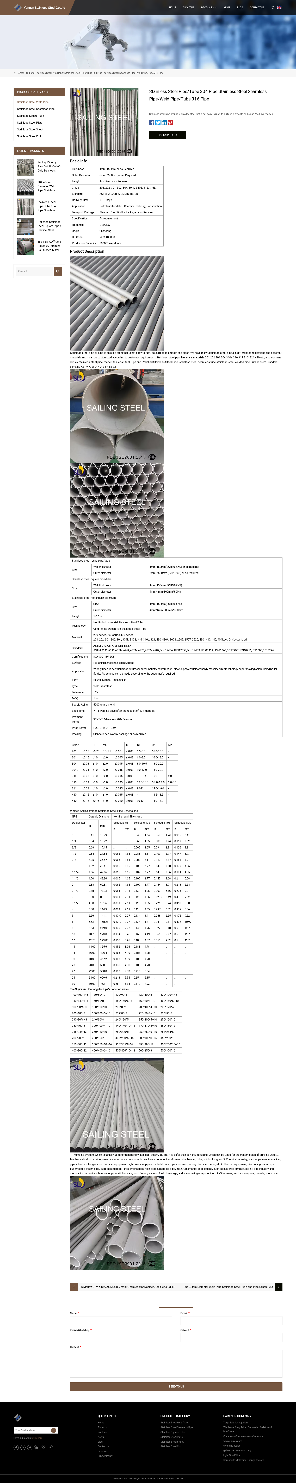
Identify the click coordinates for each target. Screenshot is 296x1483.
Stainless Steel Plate (29, 122)
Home (172, 7)
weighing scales (232, 1445)
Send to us (170, 135)
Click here (37, 1438)
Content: (75, 1347)
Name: (74, 1313)
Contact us (257, 7)
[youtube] (36, 1447)
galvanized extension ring (237, 1450)
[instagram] (43, 1447)
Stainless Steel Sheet (30, 129)
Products (207, 7)
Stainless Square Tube (30, 115)
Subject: (186, 1330)
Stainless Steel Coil (29, 136)
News (227, 7)
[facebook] (16, 1447)
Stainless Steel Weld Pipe (49, 73)
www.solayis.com (232, 1441)
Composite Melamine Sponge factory (243, 1460)
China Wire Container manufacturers (243, 1436)
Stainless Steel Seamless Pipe (36, 109)
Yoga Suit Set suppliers (235, 1422)
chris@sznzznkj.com (174, 1479)
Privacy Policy (105, 1456)
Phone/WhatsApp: (81, 1330)
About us (188, 7)
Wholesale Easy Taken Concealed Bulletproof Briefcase (247, 1429)
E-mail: (185, 1313)
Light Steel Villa (231, 1455)
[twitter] (29, 1447)
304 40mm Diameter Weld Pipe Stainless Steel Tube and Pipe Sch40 (225, 1287)
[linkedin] (23, 1447)
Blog (240, 7)
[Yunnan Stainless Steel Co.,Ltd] (31, 1418)
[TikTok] (50, 1447)
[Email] (53, 1430)
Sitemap (102, 1451)
